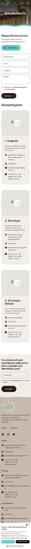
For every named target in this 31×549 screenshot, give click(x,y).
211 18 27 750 (12, 243)
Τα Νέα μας (14, 428)
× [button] (29, 524)
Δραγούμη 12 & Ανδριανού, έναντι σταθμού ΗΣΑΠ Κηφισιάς (16, 157)
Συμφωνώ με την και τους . (16, 88)
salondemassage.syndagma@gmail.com (17, 249)
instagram (8, 434)
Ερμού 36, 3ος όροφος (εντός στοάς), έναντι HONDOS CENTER (15, 237)
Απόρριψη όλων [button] (22, 541)
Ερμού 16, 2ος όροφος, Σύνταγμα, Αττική (15, 509)
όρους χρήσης (11, 89)
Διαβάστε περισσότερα (21, 538)
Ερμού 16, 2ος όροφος (15, 318)
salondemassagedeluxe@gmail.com (17, 327)
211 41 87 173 (12, 322)
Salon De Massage (4, 3)
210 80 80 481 (12, 48)
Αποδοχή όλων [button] (8, 541)
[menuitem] (22, 3)
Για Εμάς (4, 428)
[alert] (15, 536)
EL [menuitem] (21, 3)
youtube (13, 434)
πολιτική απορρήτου (19, 87)
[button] (15, 546)
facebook (2, 434)
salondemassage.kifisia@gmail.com (16, 169)
